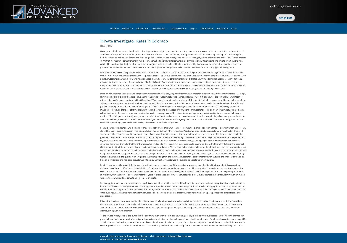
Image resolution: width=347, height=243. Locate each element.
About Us (141, 29)
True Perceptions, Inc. (136, 239)
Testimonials (177, 29)
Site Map (187, 236)
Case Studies (158, 29)
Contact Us (222, 29)
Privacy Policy (174, 236)
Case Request (285, 17)
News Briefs (207, 29)
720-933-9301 (292, 6)
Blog (234, 29)
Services (126, 29)
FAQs (192, 29)
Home (113, 29)
